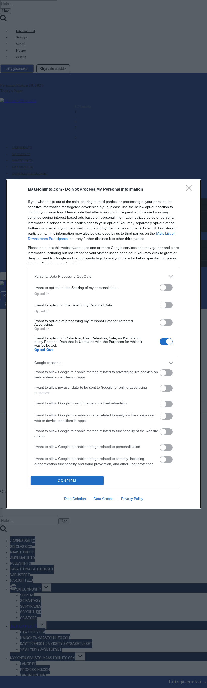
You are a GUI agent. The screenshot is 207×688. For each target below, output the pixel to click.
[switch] (166, 287)
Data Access (103, 499)
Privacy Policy (132, 499)
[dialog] (103, 344)
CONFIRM (67, 481)
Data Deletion (75, 499)
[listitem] (103, 276)
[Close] (191, 189)
